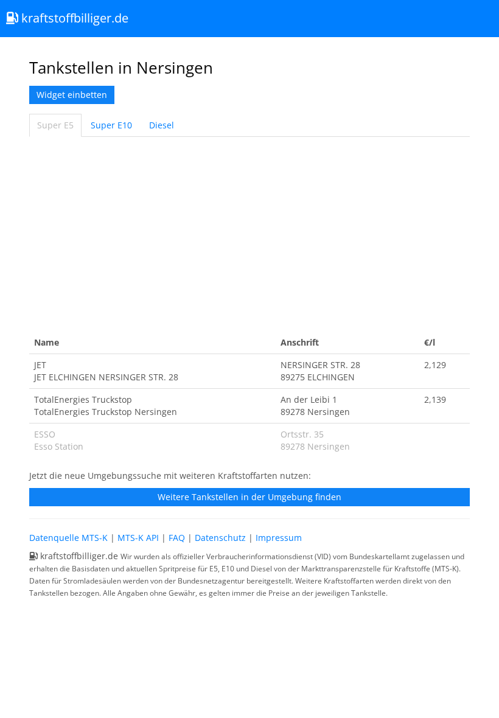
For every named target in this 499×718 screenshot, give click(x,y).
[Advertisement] (249, 234)
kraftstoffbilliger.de (73, 18)
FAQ (177, 537)
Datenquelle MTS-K (68, 537)
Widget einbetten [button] (72, 94)
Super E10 (111, 125)
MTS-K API (138, 537)
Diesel (161, 125)
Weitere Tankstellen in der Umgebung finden (249, 497)
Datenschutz (220, 537)
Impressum (279, 537)
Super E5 (55, 125)
